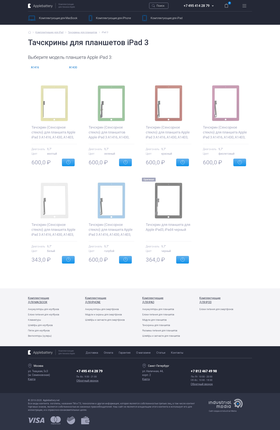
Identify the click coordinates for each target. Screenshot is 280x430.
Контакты (177, 352)
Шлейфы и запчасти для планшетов (161, 336)
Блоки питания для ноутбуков (43, 314)
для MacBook (58, 18)
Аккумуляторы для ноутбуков (43, 309)
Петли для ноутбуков (39, 330)
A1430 (73, 67)
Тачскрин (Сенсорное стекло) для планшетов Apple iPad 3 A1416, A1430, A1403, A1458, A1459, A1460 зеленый (110, 137)
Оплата (108, 352)
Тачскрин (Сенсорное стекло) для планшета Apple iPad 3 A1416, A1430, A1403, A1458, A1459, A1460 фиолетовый (225, 137)
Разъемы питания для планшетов (159, 330)
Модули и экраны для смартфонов (103, 314)
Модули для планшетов (154, 320)
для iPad (166, 18)
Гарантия (124, 352)
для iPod (210, 300)
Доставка (92, 352)
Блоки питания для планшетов (158, 314)
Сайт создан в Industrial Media (223, 411)
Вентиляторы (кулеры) (40, 336)
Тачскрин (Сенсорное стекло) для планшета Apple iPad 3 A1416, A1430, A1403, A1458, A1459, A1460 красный (168, 137)
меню (244, 6)
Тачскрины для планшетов (156, 325)
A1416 (35, 67)
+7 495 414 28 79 (197, 6)
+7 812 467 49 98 (204, 371)
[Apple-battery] (29, 32)
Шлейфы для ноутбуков (40, 325)
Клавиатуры (34, 320)
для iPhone (113, 18)
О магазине (143, 352)
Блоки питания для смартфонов (216, 309)
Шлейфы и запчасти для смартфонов (105, 320)
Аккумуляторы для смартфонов (102, 309)
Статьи (160, 352)
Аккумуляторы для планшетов (158, 309)
